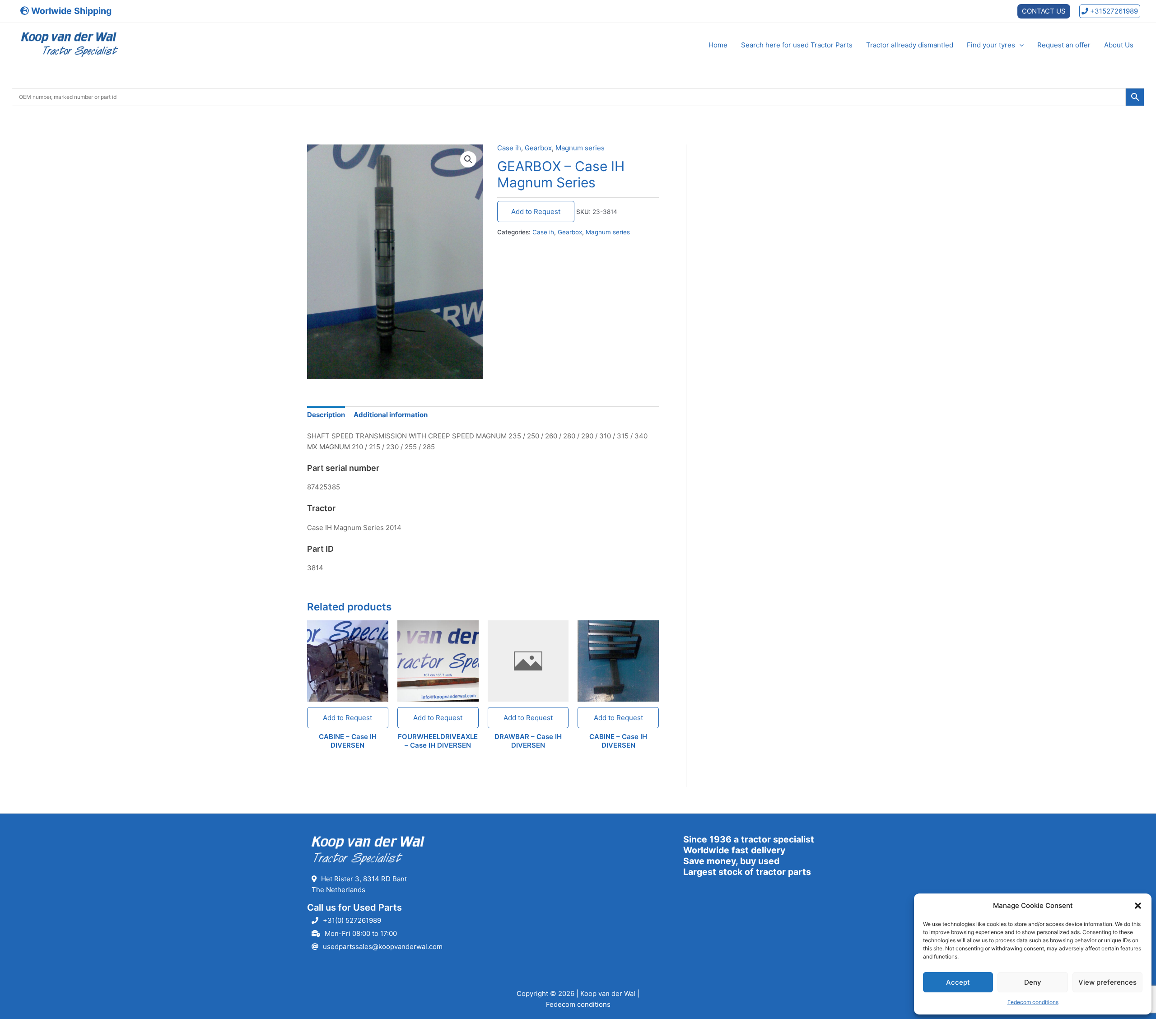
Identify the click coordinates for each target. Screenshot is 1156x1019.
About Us (1118, 45)
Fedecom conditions (1032, 1002)
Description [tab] (326, 414)
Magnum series (580, 148)
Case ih (509, 148)
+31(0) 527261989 (352, 920)
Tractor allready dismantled (909, 45)
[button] (1137, 905)
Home (718, 45)
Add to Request (535, 211)
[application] (1019, 45)
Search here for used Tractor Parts (797, 45)
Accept (958, 982)
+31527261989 (1113, 11)
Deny (1032, 982)
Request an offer (1064, 45)
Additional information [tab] (391, 414)
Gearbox (538, 148)
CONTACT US (1044, 11)
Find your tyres (991, 45)
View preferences (1107, 982)
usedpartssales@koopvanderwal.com (383, 946)
